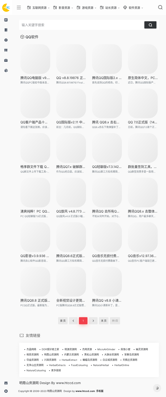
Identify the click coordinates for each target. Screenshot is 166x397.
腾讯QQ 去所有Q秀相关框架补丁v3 (107, 211)
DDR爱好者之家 (50, 349)
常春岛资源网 (131, 354)
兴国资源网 (50, 359)
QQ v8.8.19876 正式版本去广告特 (71, 78)
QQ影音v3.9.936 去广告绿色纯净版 (35, 256)
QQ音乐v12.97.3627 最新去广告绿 (143, 256)
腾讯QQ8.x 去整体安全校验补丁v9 (143, 211)
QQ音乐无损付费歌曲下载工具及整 (107, 256)
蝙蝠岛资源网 (90, 359)
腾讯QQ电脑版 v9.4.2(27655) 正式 (35, 78)
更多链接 (56, 370)
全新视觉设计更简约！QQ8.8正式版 (71, 300)
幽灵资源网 (142, 349)
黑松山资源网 (91, 354)
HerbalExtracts (57, 365)
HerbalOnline (121, 365)
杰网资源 (87, 349)
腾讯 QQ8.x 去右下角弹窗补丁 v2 (107, 122)
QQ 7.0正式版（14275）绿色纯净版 (143, 122)
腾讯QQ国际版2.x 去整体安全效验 (107, 78)
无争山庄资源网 (35, 365)
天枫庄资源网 (130, 359)
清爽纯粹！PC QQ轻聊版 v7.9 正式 (35, 211)
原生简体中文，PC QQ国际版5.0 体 (143, 78)
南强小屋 (125, 349)
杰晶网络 (31, 349)
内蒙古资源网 (71, 354)
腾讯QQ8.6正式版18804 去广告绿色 (71, 256)
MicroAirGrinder (106, 349)
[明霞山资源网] (6, 7)
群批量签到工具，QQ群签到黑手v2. (143, 167)
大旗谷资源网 (111, 354)
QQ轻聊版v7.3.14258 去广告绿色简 (107, 167)
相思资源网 (33, 354)
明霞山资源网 (51, 354)
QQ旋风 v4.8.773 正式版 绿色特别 (71, 211)
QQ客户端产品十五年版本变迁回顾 (35, 122)
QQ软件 (32, 37)
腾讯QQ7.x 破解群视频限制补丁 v (71, 167)
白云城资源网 (110, 359)
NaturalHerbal (101, 365)
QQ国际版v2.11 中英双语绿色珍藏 (71, 122)
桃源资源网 (71, 349)
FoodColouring (79, 365)
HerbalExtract (69, 359)
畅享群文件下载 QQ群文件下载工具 (35, 167)
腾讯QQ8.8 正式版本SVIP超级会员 (35, 300)
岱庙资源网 (33, 359)
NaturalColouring (36, 370)
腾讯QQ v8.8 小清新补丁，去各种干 (107, 300)
